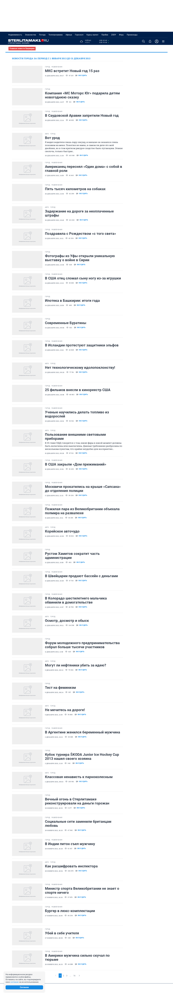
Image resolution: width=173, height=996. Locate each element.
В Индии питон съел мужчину (70, 844)
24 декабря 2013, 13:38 (54, 265)
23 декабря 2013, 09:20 (54, 372)
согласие (14, 982)
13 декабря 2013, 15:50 (54, 562)
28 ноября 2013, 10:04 (54, 871)
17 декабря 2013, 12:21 (54, 495)
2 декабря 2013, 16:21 (54, 737)
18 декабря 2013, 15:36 (54, 469)
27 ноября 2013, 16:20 (54, 897)
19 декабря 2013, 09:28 (54, 453)
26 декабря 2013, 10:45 (54, 220)
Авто (47, 134)
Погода (42, 35)
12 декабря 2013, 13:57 (54, 607)
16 (74, 976)
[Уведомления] (150, 41)
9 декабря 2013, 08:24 (54, 692)
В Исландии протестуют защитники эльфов (82, 345)
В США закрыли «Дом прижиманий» (75, 464)
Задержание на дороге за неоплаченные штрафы (79, 213)
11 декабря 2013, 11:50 (54, 652)
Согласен (24, 987)
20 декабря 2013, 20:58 (54, 395)
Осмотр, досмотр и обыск (67, 621)
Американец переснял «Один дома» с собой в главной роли (83, 169)
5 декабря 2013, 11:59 (54, 715)
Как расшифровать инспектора (71, 866)
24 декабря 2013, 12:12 (54, 283)
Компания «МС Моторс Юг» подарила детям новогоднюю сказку (82, 95)
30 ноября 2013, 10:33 (54, 808)
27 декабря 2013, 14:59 (54, 175)
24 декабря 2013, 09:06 (54, 328)
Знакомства (30, 35)
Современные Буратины (65, 323)
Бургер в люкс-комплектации (70, 911)
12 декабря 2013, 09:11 (54, 625)
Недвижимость (15, 35)
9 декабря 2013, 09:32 (54, 670)
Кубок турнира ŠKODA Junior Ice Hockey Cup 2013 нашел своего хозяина (82, 756)
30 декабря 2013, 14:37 (54, 102)
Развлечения (57, 67)
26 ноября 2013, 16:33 (54, 964)
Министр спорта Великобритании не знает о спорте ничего (82, 890)
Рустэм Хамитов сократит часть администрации (72, 556)
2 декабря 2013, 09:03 (54, 782)
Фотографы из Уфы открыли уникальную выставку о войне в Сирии (80, 258)
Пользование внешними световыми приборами (75, 436)
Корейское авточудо (62, 531)
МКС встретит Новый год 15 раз (72, 71)
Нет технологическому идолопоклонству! (80, 367)
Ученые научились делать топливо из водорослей (77, 414)
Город (47, 67)
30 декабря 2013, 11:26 (54, 155)
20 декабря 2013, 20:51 (54, 421)
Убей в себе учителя (62, 933)
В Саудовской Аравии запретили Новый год (82, 115)
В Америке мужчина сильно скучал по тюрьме (77, 957)
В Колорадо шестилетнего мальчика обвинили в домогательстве (76, 600)
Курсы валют (92, 35)
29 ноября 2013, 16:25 (54, 830)
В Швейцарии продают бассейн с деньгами (81, 576)
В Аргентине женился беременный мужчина (82, 732)
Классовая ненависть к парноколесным (79, 777)
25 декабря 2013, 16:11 (54, 238)
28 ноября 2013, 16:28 (54, 849)
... (70, 976)
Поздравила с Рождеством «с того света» (80, 233)
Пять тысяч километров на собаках (75, 189)
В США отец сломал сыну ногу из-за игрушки (83, 278)
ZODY (113, 35)
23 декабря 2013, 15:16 (54, 350)
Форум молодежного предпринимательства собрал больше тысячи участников (82, 645)
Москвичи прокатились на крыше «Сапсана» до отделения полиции (83, 489)
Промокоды (132, 35)
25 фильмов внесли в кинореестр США (77, 390)
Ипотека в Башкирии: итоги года (72, 300)
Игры (121, 35)
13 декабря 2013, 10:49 (54, 581)
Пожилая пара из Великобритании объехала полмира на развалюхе (82, 511)
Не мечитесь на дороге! (65, 710)
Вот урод (52, 138)
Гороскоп (79, 35)
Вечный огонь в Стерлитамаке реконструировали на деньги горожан (77, 801)
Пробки (104, 35)
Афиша (69, 35)
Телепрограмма (56, 35)
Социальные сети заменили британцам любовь (78, 823)
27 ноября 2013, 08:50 (54, 938)
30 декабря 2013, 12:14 (54, 120)
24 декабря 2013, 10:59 (54, 305)
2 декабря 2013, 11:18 (54, 763)
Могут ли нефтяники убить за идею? (75, 665)
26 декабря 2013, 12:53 (54, 194)
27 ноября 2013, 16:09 (54, 916)
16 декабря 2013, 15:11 (54, 518)
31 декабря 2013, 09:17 (54, 76)
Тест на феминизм (60, 687)
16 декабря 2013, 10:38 (54, 536)
